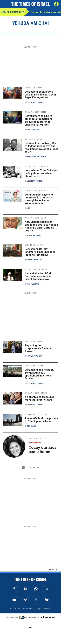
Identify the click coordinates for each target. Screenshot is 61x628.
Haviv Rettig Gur (34, 356)
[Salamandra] (47, 617)
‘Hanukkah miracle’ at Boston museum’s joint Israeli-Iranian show (38, 276)
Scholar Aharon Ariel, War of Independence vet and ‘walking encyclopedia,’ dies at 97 (41, 147)
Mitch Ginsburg (34, 235)
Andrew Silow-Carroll (37, 157)
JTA (28, 208)
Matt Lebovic (33, 284)
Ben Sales (31, 426)
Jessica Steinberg (35, 102)
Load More (33, 467)
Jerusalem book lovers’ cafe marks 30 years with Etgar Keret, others (40, 94)
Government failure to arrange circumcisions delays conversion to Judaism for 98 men (39, 120)
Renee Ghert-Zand (35, 260)
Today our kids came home (42, 449)
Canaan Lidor (33, 129)
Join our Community (12, 12)
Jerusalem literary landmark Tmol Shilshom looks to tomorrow (40, 251)
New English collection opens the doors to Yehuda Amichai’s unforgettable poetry (41, 226)
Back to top (53, 570)
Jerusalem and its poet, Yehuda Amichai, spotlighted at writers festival (39, 374)
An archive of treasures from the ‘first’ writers (39, 398)
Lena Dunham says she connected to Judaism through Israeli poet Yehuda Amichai (39, 199)
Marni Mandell (35, 442)
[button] (56, 4)
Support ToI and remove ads (46, 12)
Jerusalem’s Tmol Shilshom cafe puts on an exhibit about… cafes (41, 173)
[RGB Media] (23, 617)
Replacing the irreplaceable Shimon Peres (38, 348)
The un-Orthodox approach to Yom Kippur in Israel (41, 420)
